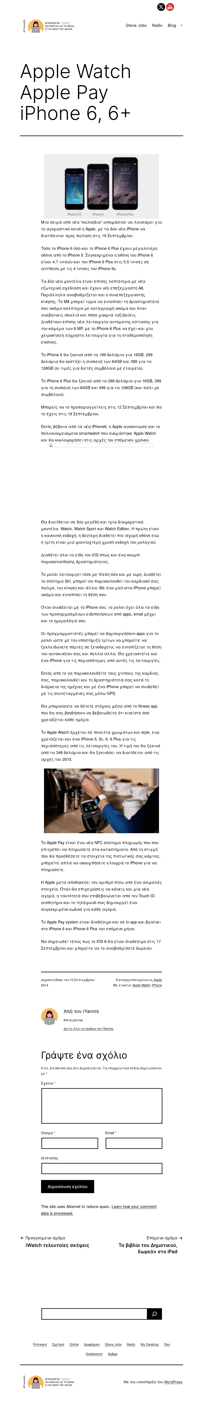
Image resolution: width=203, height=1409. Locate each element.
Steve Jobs (136, 25)
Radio (157, 25)
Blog (172, 25)
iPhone (157, 985)
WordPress (173, 1382)
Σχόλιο (48, 1083)
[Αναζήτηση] (154, 1314)
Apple (158, 979)
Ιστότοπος (49, 1157)
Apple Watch (141, 985)
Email (111, 1132)
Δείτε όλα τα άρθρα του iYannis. (89, 1028)
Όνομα (48, 1132)
